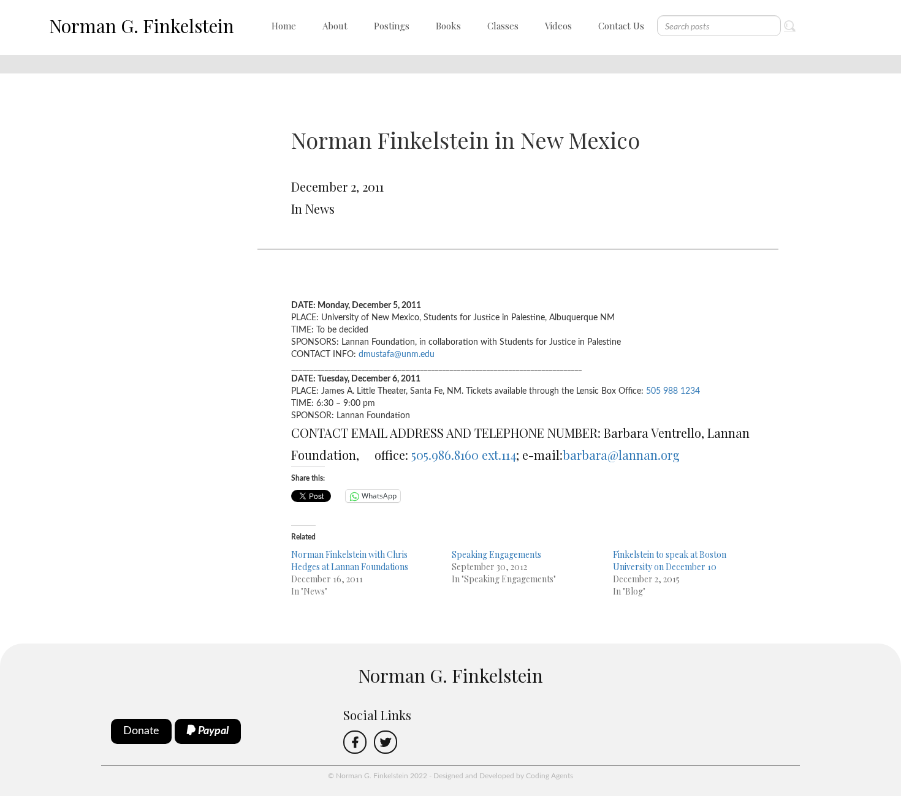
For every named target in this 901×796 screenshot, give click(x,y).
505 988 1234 (673, 391)
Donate (141, 731)
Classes (503, 26)
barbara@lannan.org (621, 454)
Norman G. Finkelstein (141, 25)
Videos (558, 26)
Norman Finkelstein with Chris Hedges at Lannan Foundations (349, 561)
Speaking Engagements (496, 554)
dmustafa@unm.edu (397, 354)
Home (284, 26)
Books (448, 26)
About (335, 26)
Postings (391, 26)
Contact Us (621, 26)
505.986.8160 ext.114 (463, 454)
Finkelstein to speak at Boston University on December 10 (669, 561)
